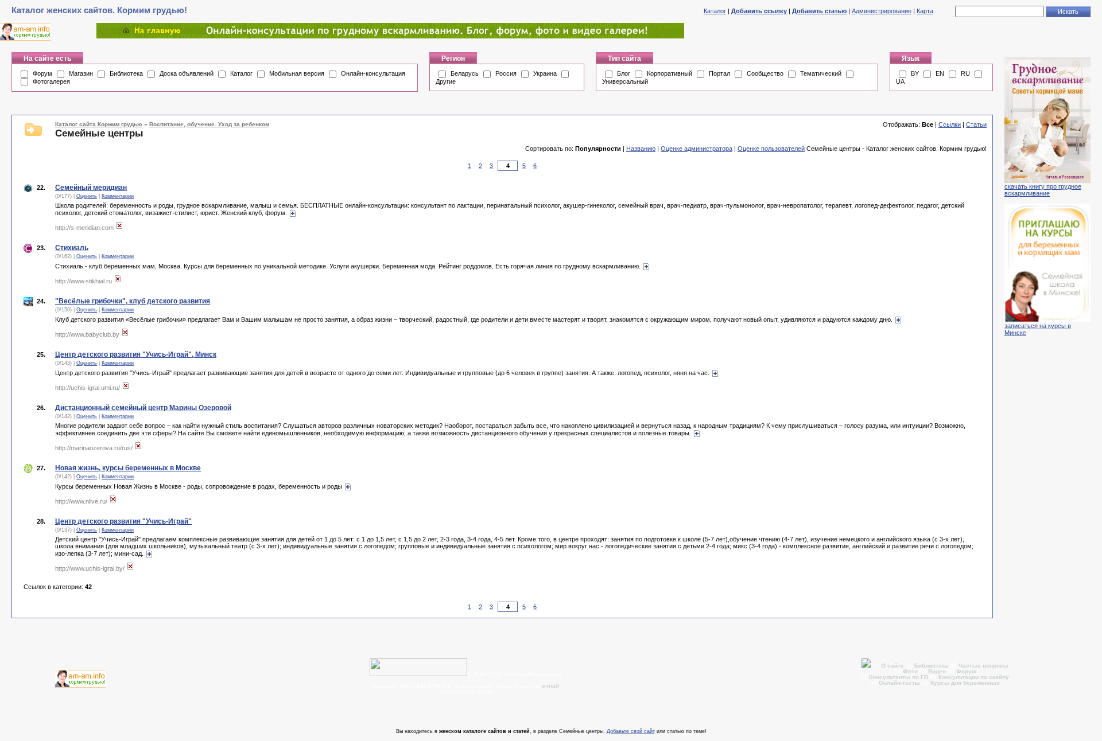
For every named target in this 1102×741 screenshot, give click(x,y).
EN (940, 73)
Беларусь (465, 73)
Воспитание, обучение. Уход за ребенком (209, 124)
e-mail (550, 685)
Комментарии (118, 196)
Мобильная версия (296, 73)
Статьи (976, 124)
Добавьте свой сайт (631, 731)
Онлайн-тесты (900, 683)
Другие (446, 81)
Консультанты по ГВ (899, 677)
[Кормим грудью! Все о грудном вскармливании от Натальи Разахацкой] (390, 36)
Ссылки (949, 124)
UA (900, 81)
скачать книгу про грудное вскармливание (1042, 190)
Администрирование (881, 10)
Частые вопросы (983, 665)
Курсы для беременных (965, 683)
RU (965, 73)
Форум (42, 73)
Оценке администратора (696, 148)
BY (915, 73)
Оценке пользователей (771, 148)
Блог (623, 73)
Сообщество (765, 73)
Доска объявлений (187, 73)
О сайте (893, 665)
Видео (937, 671)
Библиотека (126, 73)
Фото (910, 671)
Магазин (81, 73)
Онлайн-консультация (373, 73)
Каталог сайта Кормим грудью (98, 124)
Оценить (86, 196)
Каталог (715, 10)
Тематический (820, 73)
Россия (506, 73)
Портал (719, 73)
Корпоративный (669, 73)
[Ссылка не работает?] (119, 227)
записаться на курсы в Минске (1037, 329)
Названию (640, 148)
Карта (925, 10)
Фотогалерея (51, 81)
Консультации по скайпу (973, 677)
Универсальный (625, 81)
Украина (545, 73)
